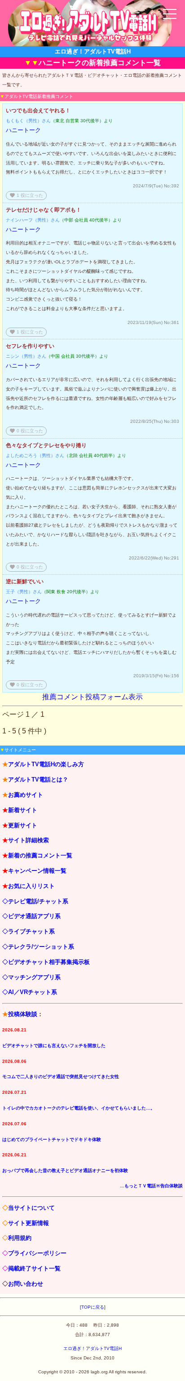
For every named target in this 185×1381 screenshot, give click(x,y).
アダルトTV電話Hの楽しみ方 (46, 764)
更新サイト (22, 825)
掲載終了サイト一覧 (34, 1268)
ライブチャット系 (31, 931)
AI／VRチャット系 (32, 992)
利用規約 (19, 1237)
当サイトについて (31, 1207)
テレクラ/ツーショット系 (41, 946)
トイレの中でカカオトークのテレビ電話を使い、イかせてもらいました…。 (78, 1108)
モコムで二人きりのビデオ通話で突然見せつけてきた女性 (60, 1076)
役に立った (26, 195)
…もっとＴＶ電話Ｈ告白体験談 (151, 1185)
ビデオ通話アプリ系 (34, 916)
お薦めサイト (25, 794)
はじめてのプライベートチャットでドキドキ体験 (51, 1139)
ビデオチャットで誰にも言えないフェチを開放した (54, 1045)
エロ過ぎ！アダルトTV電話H (92, 1348)
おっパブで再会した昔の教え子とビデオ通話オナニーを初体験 (65, 1170)
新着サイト (22, 810)
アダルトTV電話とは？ (38, 779)
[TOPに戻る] (93, 1307)
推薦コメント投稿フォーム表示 (92, 697)
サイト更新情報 (28, 1223)
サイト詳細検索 (28, 840)
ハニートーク (23, 130)
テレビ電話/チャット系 (38, 901)
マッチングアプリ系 (34, 977)
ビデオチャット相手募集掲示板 (49, 962)
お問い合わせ (25, 1283)
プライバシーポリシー (37, 1253)
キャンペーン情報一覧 (37, 870)
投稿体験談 (22, 1014)
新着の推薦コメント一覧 (40, 855)
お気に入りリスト (31, 886)
